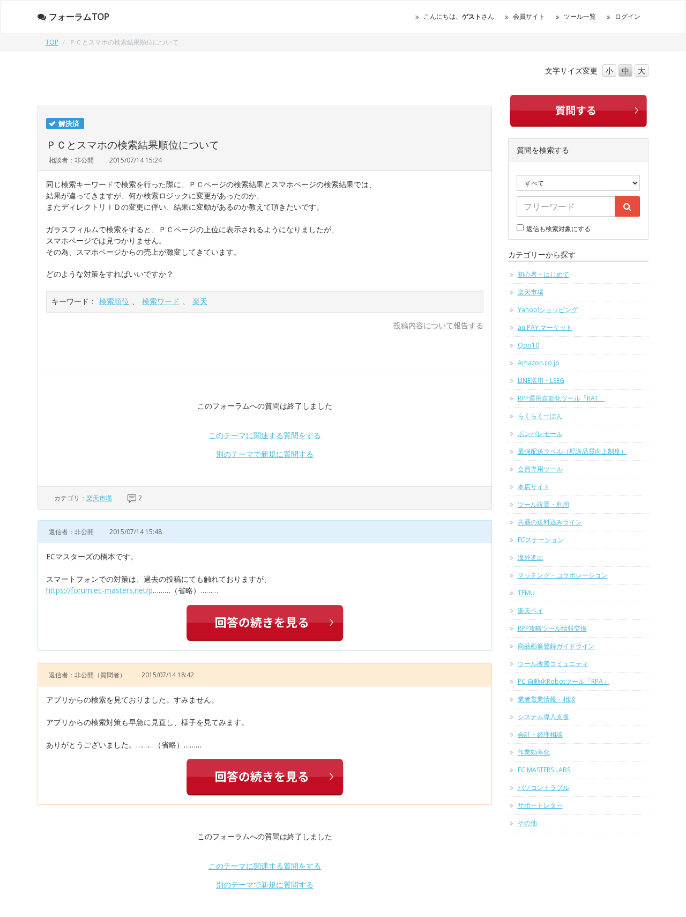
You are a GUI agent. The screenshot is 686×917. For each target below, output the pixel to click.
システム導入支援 (543, 716)
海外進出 (530, 557)
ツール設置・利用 (543, 504)
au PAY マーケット (545, 327)
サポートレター (540, 805)
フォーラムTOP (79, 17)
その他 (527, 822)
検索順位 (114, 301)
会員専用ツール (540, 469)
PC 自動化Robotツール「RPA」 (563, 681)
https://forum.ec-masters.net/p (99, 590)
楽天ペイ (530, 610)
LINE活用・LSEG (541, 380)
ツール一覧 (580, 16)
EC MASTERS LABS (544, 769)
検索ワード (161, 301)
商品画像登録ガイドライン (556, 645)
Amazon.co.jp (539, 362)
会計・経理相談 (540, 734)
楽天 (199, 301)
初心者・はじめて (543, 274)
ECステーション (541, 539)
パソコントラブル (543, 787)
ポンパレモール (540, 433)
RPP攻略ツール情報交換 (552, 628)
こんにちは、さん (458, 16)
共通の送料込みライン (550, 522)
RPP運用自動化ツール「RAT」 (561, 398)
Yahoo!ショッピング (548, 309)
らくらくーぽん (540, 415)
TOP (52, 42)
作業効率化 (534, 752)
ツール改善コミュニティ (553, 663)
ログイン (627, 16)
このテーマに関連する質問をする (264, 435)
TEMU (526, 592)
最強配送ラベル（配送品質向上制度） (572, 451)
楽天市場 (99, 497)
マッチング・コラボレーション (563, 575)
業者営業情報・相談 (547, 699)
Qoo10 (528, 345)
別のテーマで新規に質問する (265, 454)
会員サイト (529, 16)
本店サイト (534, 486)
